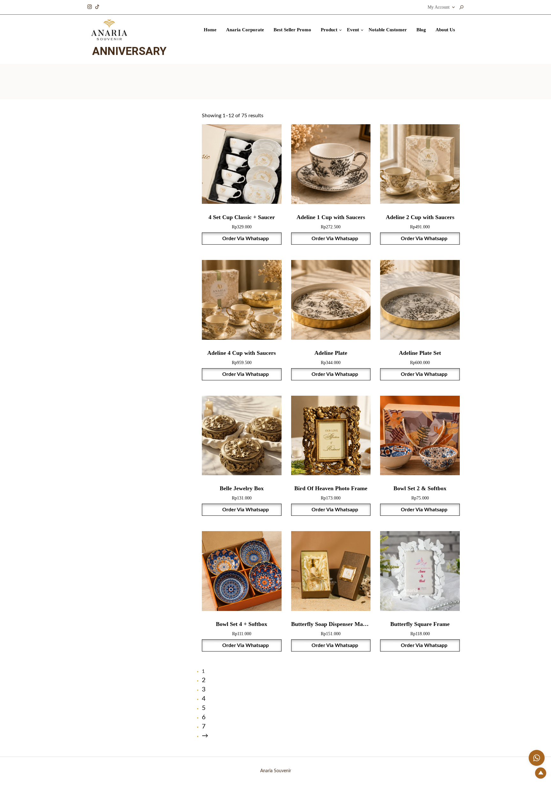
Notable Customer (388, 29)
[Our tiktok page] (97, 5)
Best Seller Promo (292, 29)
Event (353, 29)
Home (210, 29)
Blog (421, 29)
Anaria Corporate (245, 29)
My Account (439, 7)
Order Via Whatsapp (245, 238)
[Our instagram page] (89, 5)
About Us (445, 29)
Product (329, 29)
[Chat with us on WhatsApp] (537, 758)
